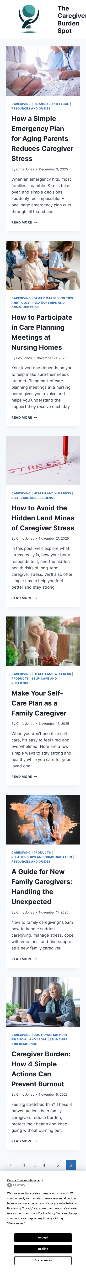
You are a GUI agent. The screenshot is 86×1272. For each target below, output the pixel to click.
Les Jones (24, 358)
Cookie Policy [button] (46, 1213)
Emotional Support (51, 1035)
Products (20, 678)
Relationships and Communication (41, 857)
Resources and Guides (30, 108)
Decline (43, 1249)
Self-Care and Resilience (33, 498)
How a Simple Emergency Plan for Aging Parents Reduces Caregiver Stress (42, 138)
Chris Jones (25, 169)
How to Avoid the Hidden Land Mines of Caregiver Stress (43, 518)
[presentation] (43, 71)
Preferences (43, 1260)
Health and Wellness (52, 493)
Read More (24, 222)
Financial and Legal (51, 104)
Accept (43, 1237)
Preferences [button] (15, 1223)
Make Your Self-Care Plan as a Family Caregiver (38, 703)
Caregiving (21, 104)
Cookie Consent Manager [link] (23, 1180)
